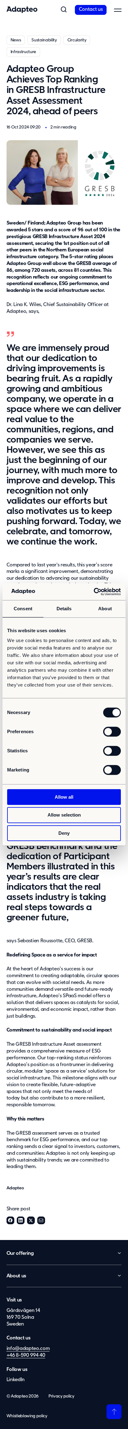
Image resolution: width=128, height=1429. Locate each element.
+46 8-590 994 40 (26, 1355)
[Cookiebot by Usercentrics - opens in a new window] (93, 592)
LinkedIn (21, 1220)
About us (16, 1276)
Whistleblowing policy (27, 1416)
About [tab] (105, 608)
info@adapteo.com (28, 1348)
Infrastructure (23, 52)
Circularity (76, 40)
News (16, 40)
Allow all (64, 797)
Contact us (91, 9)
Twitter (31, 1220)
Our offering (20, 1253)
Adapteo (15, 1188)
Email (41, 1220)
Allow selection (64, 814)
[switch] (112, 732)
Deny (64, 833)
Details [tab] (64, 608)
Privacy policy (61, 1396)
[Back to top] (114, 1411)
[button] (63, 10)
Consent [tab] (23, 608)
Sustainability (44, 40)
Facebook (10, 1220)
